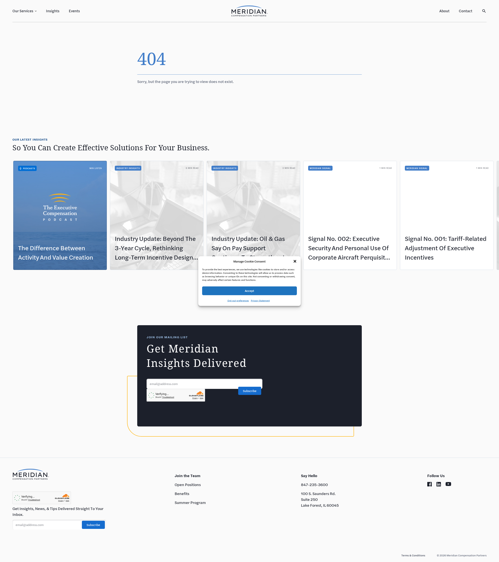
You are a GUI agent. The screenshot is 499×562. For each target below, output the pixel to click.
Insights (52, 10)
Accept (249, 291)
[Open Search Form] (484, 11)
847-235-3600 (314, 484)
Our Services (22, 10)
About (444, 10)
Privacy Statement (260, 300)
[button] (295, 261)
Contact (465, 10)
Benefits (182, 493)
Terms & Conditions (413, 555)
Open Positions (188, 484)
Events (74, 10)
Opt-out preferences (238, 300)
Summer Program (190, 502)
